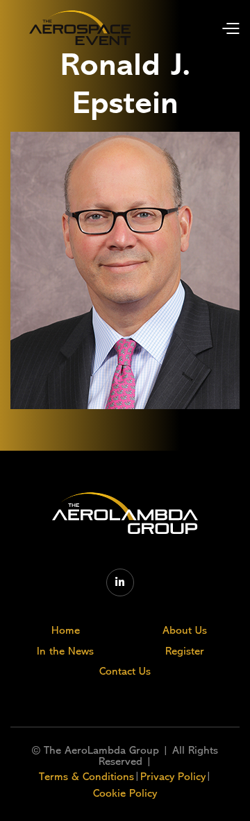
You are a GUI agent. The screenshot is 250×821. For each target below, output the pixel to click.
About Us (184, 630)
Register (184, 651)
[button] (220, 27)
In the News (65, 651)
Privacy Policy (173, 776)
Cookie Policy (125, 793)
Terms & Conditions (86, 776)
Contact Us (125, 671)
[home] (79, 27)
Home (65, 630)
